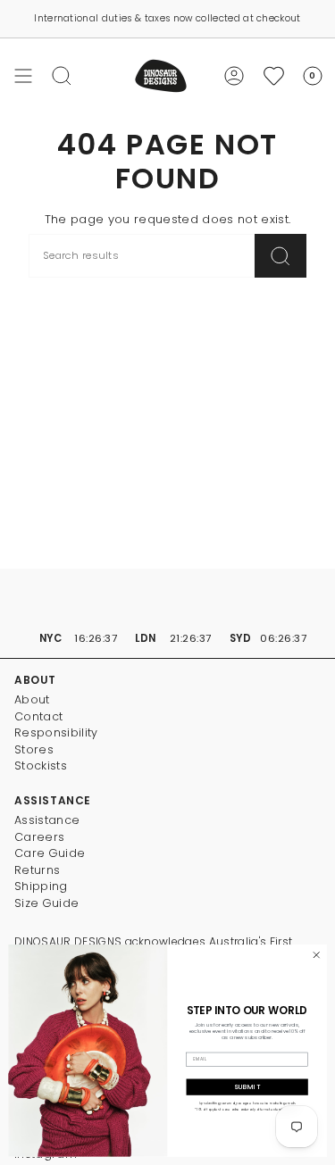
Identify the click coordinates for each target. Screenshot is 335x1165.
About (32, 699)
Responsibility (56, 732)
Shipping (41, 886)
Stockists (40, 765)
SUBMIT (247, 1087)
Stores (34, 749)
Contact (38, 716)
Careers (39, 837)
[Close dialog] (316, 955)
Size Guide (46, 903)
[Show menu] (23, 76)
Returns (37, 870)
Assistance (47, 820)
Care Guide (49, 853)
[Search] (280, 256)
